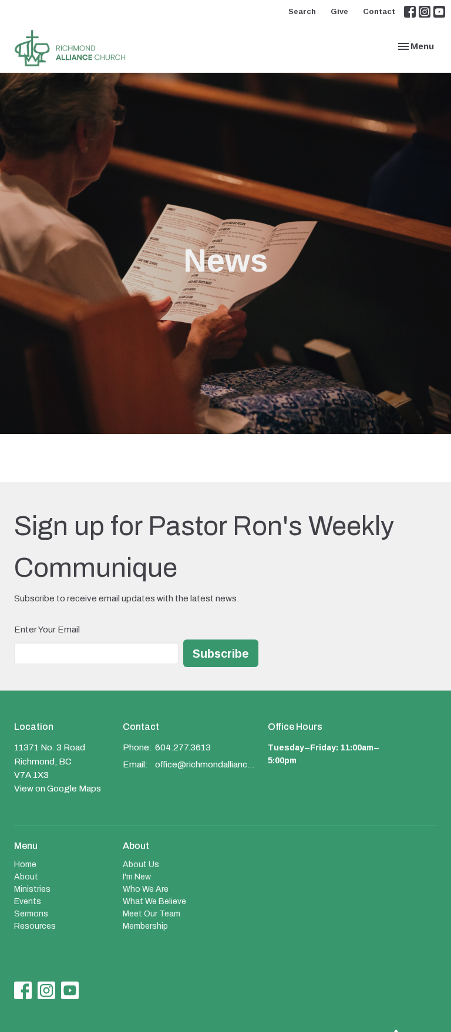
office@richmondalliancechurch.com (205, 764)
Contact (379, 11)
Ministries (32, 889)
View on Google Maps (57, 788)
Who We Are (146, 889)
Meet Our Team (151, 913)
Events (27, 901)
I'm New (137, 876)
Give (339, 11)
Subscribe (221, 653)
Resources (35, 926)
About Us (141, 864)
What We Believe (154, 901)
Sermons (31, 913)
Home (25, 864)
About (26, 876)
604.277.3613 (183, 747)
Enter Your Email (47, 629)
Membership (145, 926)
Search (302, 11)
